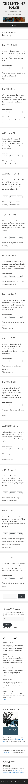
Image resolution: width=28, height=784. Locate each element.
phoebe (6, 366)
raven (6, 202)
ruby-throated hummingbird (14, 539)
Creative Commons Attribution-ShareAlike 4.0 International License (13, 772)
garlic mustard (16, 73)
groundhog (8, 322)
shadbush (7, 243)
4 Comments (8, 372)
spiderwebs (8, 410)
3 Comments (8, 416)
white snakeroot (14, 205)
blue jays (7, 73)
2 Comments (8, 328)
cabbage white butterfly (12, 281)
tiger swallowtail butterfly (11, 545)
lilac (14, 498)
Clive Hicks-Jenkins (8, 752)
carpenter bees (9, 161)
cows (6, 454)
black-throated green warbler (14, 117)
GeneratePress (23, 781)
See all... (5, 699)
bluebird (5, 120)
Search (21, 596)
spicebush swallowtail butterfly (13, 542)
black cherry (8, 498)
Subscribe (7, 624)
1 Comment (8, 79)
